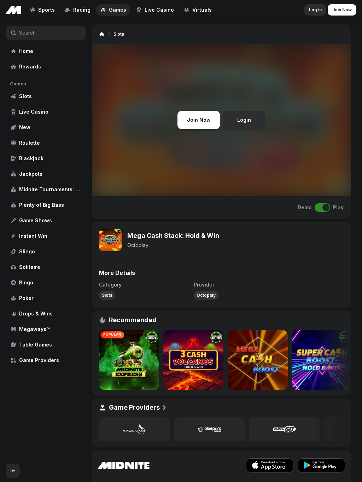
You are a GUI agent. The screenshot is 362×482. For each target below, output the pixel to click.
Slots (107, 295)
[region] (46, 242)
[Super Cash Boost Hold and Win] (322, 360)
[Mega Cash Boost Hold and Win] (258, 360)
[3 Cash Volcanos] (193, 360)
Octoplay (137, 245)
